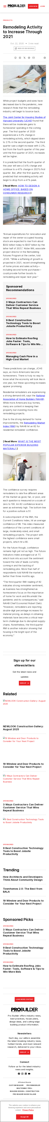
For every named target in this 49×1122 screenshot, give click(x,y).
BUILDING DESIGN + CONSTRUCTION (24, 1091)
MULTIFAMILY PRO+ (24, 1088)
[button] (5, 6)
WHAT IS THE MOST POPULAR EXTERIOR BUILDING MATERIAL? (22, 445)
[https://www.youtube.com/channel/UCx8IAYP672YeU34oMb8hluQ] (29, 1073)
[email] (33, 57)
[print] (44, 57)
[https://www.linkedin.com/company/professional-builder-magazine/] (25, 1073)
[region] (24, 1111)
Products (7, 20)
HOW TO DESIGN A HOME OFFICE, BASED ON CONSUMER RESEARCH (21, 189)
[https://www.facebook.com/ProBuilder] (19, 1073)
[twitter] (24, 57)
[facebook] (15, 57)
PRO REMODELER (33, 1085)
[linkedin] (20, 57)
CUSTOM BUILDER (16, 1085)
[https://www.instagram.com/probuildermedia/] (22, 1073)
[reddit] (29, 57)
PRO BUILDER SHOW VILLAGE (24, 1094)
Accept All (24, 1117)
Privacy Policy (28, 1110)
